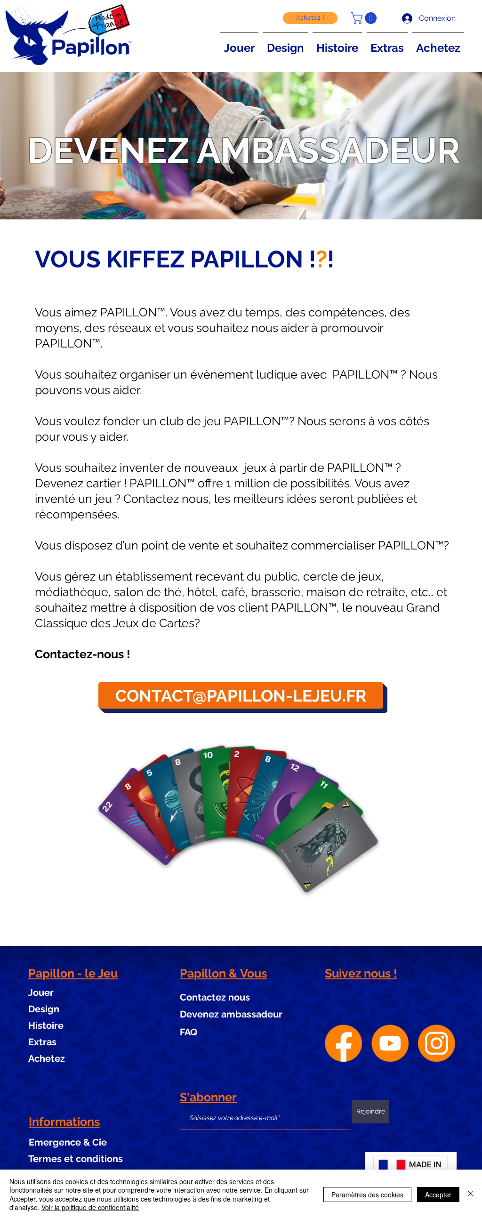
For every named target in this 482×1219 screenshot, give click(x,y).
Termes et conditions (75, 1158)
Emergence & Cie (68, 1142)
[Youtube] (390, 1043)
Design (43, 1009)
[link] (365, 18)
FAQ (188, 1032)
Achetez (46, 1058)
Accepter (438, 1194)
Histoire (46, 1025)
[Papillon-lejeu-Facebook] (343, 1043)
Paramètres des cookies (367, 1194)
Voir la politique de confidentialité (90, 1207)
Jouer (41, 992)
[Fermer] (470, 1194)
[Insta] (436, 1043)
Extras (42, 1042)
